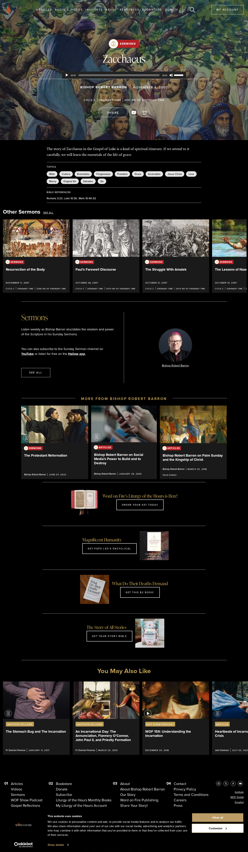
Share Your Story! (134, 805)
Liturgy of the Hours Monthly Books (83, 800)
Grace (138, 174)
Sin (102, 181)
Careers (180, 800)
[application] (124, 75)
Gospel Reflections (25, 805)
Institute (94, 9)
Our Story (127, 794)
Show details (56, 844)
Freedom (122, 174)
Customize (215, 828)
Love (191, 174)
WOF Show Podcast (26, 800)
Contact (180, 783)
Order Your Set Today (140, 504)
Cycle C (90, 100)
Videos (16, 789)
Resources (129, 9)
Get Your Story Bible (109, 636)
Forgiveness (103, 174)
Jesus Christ (175, 174)
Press (178, 805)
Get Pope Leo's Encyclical (109, 548)
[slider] (179, 75)
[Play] (67, 75)
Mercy (52, 181)
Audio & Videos (69, 9)
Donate (171, 9)
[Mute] (171, 75)
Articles (44, 9)
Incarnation (154, 174)
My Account (227, 9)
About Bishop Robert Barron (142, 789)
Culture (66, 174)
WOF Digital (237, 797)
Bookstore (152, 9)
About (111, 9)
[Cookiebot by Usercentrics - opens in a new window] (23, 845)
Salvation (88, 181)
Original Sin (69, 181)
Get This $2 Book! (140, 592)
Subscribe (64, 794)
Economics (83, 174)
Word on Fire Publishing (139, 800)
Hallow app (76, 353)
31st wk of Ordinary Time (144, 100)
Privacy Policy (185, 789)
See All (48, 212)
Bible (52, 174)
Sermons (128, 44)
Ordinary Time (110, 100)
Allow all (217, 817)
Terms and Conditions (191, 794)
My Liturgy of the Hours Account (81, 805)
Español (239, 802)
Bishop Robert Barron (103, 87)
